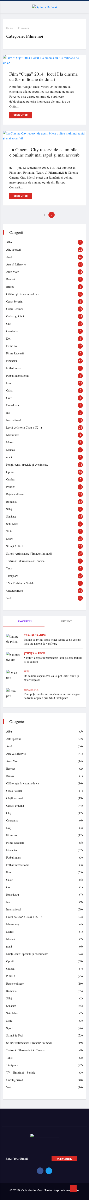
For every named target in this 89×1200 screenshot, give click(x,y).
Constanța (12, 331)
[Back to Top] (73, 1188)
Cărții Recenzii (15, 309)
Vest (8, 598)
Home (9, 28)
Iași (8, 413)
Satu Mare (12, 524)
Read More (20, 115)
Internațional (13, 420)
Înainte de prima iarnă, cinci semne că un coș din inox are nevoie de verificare (52, 641)
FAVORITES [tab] (24, 621)
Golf (9, 398)
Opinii (10, 472)
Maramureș (12, 435)
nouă (9, 457)
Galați (9, 390)
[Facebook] (40, 1170)
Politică (10, 487)
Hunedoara (12, 405)
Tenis (9, 568)
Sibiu (9, 531)
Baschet (10, 279)
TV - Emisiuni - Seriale (20, 583)
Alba (9, 242)
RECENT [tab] (66, 621)
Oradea (10, 479)
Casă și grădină (15, 316)
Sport (9, 539)
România (11, 502)
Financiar (11, 361)
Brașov (10, 287)
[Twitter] (49, 1170)
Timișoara (12, 576)
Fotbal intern (13, 368)
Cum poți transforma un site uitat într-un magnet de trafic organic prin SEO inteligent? (52, 696)
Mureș (9, 442)
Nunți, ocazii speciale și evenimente (27, 464)
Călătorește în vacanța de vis (22, 294)
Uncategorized (14, 590)
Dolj (8, 338)
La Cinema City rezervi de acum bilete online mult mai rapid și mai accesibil (44, 154)
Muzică (10, 450)
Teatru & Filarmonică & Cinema (25, 561)
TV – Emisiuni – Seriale (20, 1072)
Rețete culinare (15, 494)
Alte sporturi (13, 249)
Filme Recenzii (15, 353)
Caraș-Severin (14, 301)
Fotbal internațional (17, 375)
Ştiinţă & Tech (14, 546)
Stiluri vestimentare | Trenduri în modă (29, 553)
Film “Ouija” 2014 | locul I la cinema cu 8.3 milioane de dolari (43, 76)
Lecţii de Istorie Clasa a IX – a (24, 917)
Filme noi (23, 28)
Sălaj (9, 509)
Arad (9, 257)
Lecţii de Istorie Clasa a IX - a (24, 427)
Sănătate (11, 516)
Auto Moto (12, 272)
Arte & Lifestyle (16, 264)
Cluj (8, 324)
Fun (8, 383)
